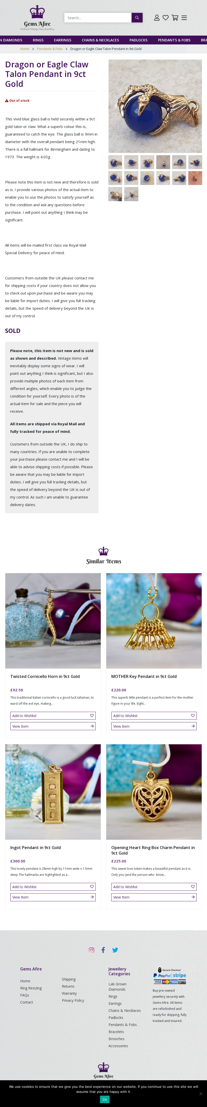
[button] (116, 106)
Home (24, 48)
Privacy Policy (73, 1000)
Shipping (68, 979)
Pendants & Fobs (174, 40)
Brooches (116, 1038)
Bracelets (116, 1031)
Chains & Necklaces (100, 40)
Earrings (62, 40)
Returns (68, 986)
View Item (20, 726)
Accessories (118, 1045)
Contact (26, 1002)
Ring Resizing (31, 988)
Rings (38, 40)
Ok (104, 1099)
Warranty (69, 993)
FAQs (24, 995)
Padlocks (138, 40)
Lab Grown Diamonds (117, 987)
